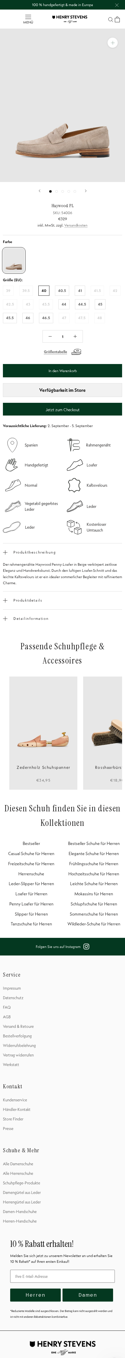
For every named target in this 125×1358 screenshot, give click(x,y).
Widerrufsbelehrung (19, 1045)
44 (64, 304)
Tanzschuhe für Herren (31, 924)
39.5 (26, 290)
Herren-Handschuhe (20, 1221)
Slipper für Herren (31, 914)
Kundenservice (15, 1099)
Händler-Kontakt (17, 1109)
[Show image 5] (75, 191)
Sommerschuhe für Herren (94, 914)
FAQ (7, 1007)
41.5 (97, 290)
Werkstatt (11, 1064)
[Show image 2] (56, 191)
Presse (8, 1128)
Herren (35, 1295)
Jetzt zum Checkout (63, 409)
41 (80, 290)
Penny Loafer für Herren (31, 904)
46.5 (46, 317)
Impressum (12, 988)
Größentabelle (55, 351)
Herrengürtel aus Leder (22, 1202)
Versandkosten (76, 225)
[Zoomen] (113, 43)
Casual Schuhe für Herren (31, 853)
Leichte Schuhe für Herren (94, 883)
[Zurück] (39, 191)
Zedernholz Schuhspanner (43, 767)
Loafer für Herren (31, 893)
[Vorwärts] (86, 191)
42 (115, 290)
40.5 (62, 290)
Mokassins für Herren (93, 893)
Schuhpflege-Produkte (21, 1183)
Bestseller (31, 843)
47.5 (81, 317)
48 (99, 317)
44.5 (82, 304)
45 (100, 304)
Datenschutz (13, 997)
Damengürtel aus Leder (22, 1192)
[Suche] (110, 19)
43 (28, 304)
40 (44, 290)
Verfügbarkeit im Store (62, 390)
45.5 (10, 317)
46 (28, 317)
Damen (87, 1295)
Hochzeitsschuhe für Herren (93, 873)
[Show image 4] (68, 191)
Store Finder (13, 1119)
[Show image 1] (50, 191)
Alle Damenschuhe (18, 1163)
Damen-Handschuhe (20, 1211)
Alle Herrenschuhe (18, 1173)
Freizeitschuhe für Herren (31, 863)
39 (8, 290)
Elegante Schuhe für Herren (94, 853)
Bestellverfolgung (17, 1036)
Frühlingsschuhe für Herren (93, 863)
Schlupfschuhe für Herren (94, 904)
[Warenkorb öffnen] (117, 19)
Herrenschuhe (31, 873)
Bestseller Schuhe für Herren (94, 843)
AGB (7, 1016)
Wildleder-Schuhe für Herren (93, 924)
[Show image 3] (62, 191)
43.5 (46, 304)
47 (64, 317)
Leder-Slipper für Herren (31, 883)
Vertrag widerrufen (18, 1055)
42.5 (10, 304)
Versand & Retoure (18, 1026)
